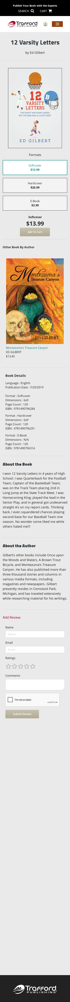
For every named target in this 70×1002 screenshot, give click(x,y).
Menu (57, 23)
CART (44, 11)
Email (9, 643)
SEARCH (24, 11)
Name (9, 627)
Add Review (11, 617)
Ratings (10, 658)
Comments (12, 676)
